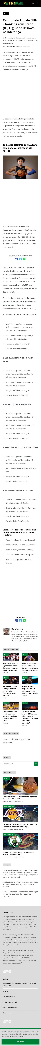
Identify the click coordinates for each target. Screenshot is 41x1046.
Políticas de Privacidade (10, 1002)
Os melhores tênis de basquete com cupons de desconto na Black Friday (20, 797)
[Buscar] (37, 3)
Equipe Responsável (9, 997)
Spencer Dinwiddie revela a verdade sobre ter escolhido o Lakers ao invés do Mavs (10, 716)
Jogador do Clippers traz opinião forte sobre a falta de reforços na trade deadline (10, 691)
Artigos (6, 778)
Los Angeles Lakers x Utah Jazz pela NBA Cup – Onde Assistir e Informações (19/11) (20, 825)
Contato (5, 991)
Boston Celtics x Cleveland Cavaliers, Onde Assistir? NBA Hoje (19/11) (18, 853)
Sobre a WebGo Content (10, 1007)
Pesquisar (36, 764)
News (6, 14)
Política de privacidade (16, 1036)
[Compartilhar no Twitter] (20, 259)
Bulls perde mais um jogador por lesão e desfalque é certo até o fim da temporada (10, 666)
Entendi (20, 1042)
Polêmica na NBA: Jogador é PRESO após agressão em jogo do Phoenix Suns (30, 689)
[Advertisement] (20, 94)
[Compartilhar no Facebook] (16, 259)
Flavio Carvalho (11, 47)
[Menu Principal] (33, 3)
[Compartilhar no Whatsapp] (24, 259)
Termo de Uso (7, 1013)
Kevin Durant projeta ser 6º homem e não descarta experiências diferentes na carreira (30, 666)
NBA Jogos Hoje (9, 806)
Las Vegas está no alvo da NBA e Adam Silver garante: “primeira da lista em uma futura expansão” (30, 717)
